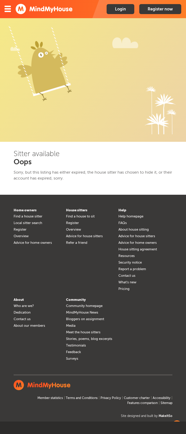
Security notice (130, 262)
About (19, 300)
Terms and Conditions (82, 398)
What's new (127, 282)
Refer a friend (76, 243)
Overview (21, 236)
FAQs (122, 223)
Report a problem (132, 269)
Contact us (126, 276)
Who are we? (24, 306)
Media (71, 326)
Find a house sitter (28, 216)
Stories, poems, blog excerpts (89, 339)
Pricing (124, 289)
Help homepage (130, 216)
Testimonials (76, 345)
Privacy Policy (110, 398)
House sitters (76, 210)
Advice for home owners (33, 243)
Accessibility (161, 398)
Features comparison (142, 403)
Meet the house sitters (83, 332)
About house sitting (133, 229)
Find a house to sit (80, 216)
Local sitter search (28, 223)
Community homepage (84, 306)
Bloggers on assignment (85, 319)
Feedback (73, 352)
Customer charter (137, 398)
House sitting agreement (137, 249)
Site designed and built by (146, 416)
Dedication (22, 312)
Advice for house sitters (84, 236)
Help (122, 210)
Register (20, 229)
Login (120, 9)
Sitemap (166, 403)
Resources (126, 256)
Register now (160, 9)
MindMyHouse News (82, 312)
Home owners (25, 210)
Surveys (72, 359)
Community (76, 300)
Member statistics (50, 398)
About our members (29, 326)
